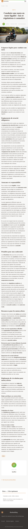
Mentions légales (10, 521)
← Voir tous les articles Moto (8, 480)
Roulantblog (14, 512)
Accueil (2, 5)
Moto (7, 5)
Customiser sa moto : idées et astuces (11, 496)
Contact (17, 521)
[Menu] (25, 1)
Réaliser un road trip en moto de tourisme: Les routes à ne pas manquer (13, 499)
